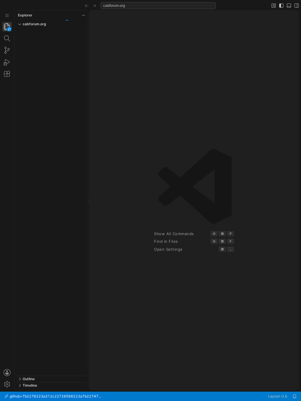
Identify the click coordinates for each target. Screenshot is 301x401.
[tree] (51, 202)
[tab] (7, 26)
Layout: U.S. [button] (278, 396)
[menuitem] (7, 15)
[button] (86, 5)
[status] (150, 396)
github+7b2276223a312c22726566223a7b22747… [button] (55, 396)
